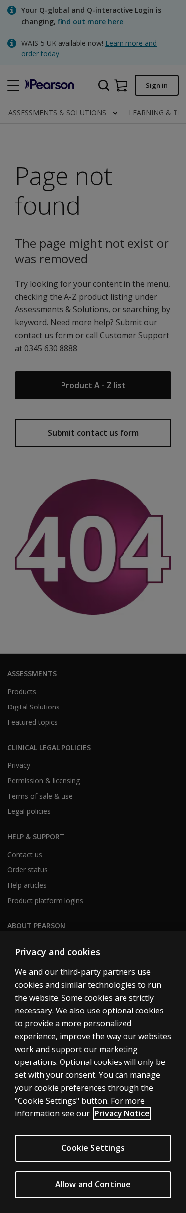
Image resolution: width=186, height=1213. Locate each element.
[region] (93, 1072)
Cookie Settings (93, 1147)
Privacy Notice (122, 1113)
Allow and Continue (93, 1184)
